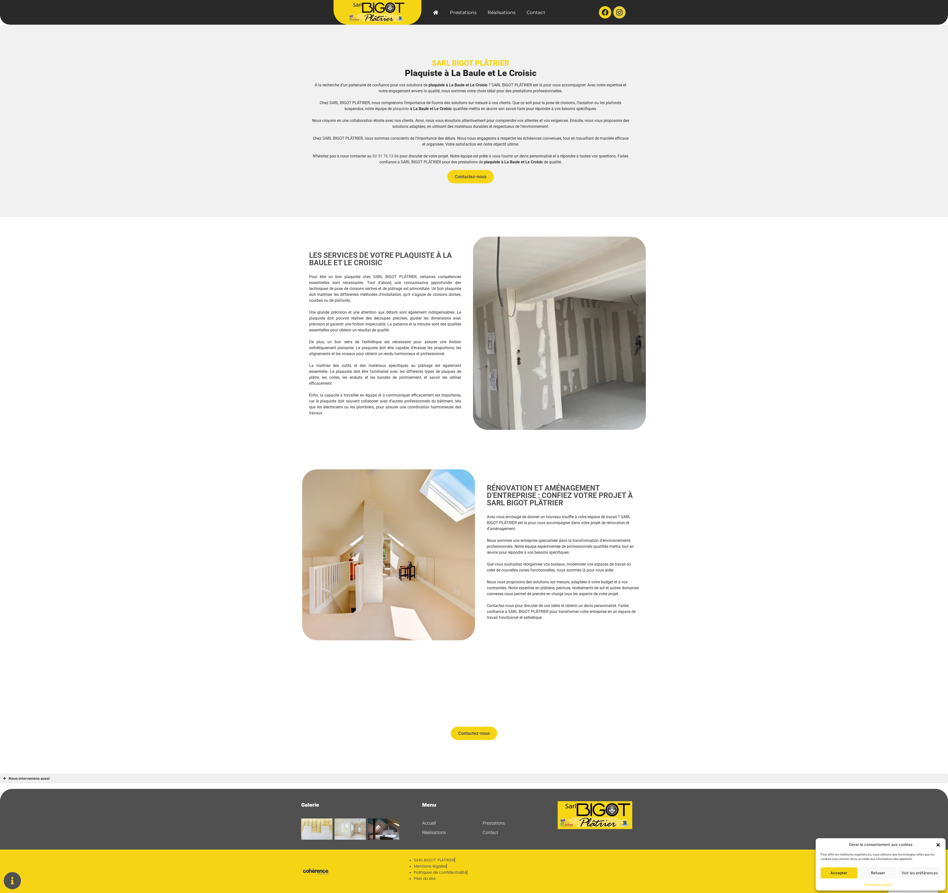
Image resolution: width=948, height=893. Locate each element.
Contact (536, 12)
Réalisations (501, 12)
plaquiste (401, 108)
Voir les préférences (920, 873)
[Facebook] (605, 12)
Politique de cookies (878, 884)
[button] (938, 844)
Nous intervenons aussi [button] (29, 778)
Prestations (463, 12)
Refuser (878, 873)
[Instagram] (619, 12)
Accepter (838, 873)
